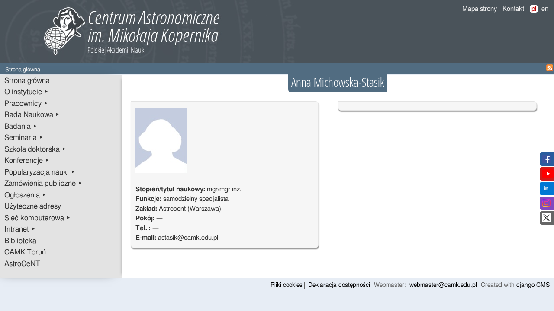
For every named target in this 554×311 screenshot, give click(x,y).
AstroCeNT (22, 263)
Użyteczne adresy (32, 206)
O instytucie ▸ (26, 92)
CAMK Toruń (25, 252)
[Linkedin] (546, 190)
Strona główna (27, 80)
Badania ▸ (20, 126)
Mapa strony (479, 9)
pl (533, 9)
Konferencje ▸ (26, 160)
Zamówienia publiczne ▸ (43, 183)
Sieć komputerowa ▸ (37, 218)
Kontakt (513, 9)
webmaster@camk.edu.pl (443, 285)
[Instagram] (546, 205)
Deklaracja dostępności (339, 285)
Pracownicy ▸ (26, 103)
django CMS (533, 285)
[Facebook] (546, 161)
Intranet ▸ (19, 229)
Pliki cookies (287, 285)
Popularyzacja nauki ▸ (39, 172)
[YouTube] (548, 176)
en (544, 9)
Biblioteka (20, 241)
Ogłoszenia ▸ (25, 195)
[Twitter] (546, 220)
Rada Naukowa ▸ (32, 114)
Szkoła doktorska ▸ (35, 149)
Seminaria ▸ (23, 137)
